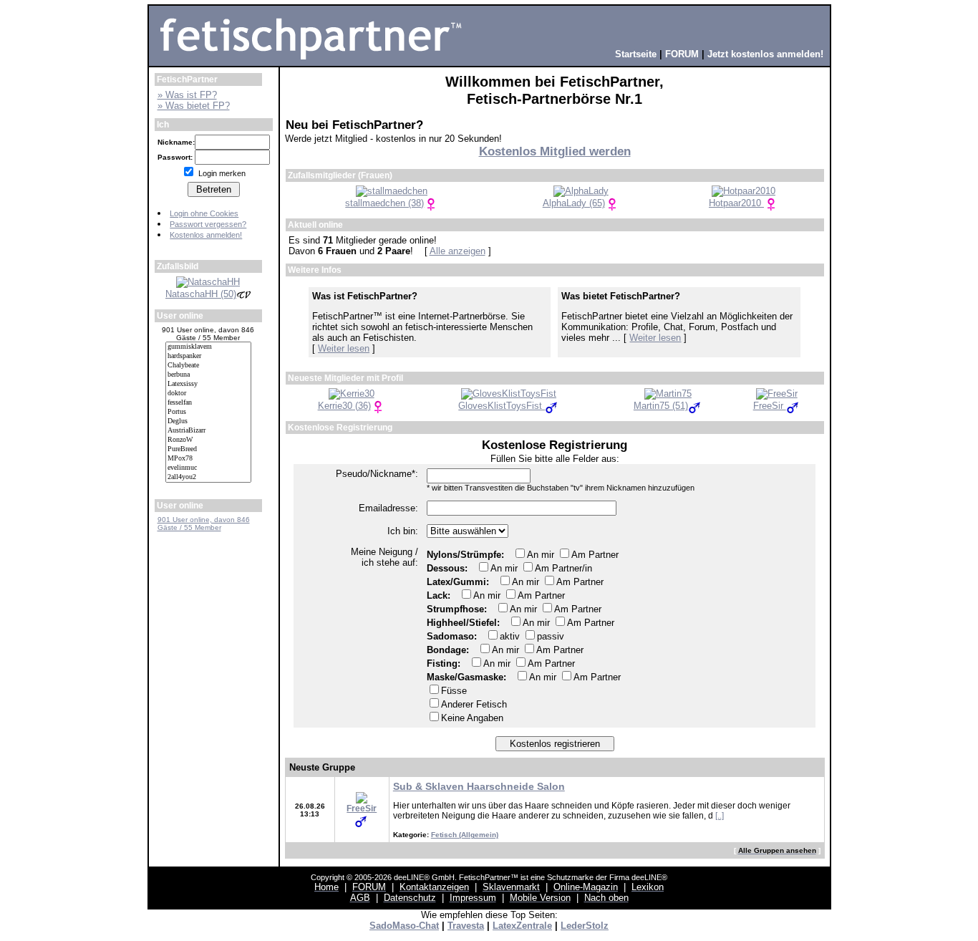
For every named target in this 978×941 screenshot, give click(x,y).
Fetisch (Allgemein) (464, 835)
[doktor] (208, 393)
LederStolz (585, 925)
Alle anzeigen (457, 251)
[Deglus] (208, 421)
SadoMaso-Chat (404, 925)
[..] (719, 816)
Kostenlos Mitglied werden (555, 151)
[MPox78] (208, 458)
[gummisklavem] (208, 347)
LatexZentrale (522, 925)
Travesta (465, 925)
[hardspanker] (208, 356)
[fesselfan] (208, 402)
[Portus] (208, 412)
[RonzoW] (208, 440)
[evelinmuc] (208, 468)
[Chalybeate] (208, 365)
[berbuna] (208, 375)
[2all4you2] (208, 477)
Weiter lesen (343, 348)
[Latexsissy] (208, 384)
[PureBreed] (208, 449)
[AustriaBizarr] (208, 430)
